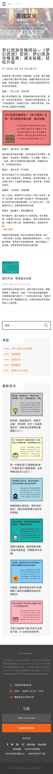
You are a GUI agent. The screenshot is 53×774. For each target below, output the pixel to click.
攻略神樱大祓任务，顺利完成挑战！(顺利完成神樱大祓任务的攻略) (26, 509)
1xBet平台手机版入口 (15, 753)
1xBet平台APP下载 (36, 753)
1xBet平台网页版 (32, 749)
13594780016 (22, 685)
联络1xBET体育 (19, 370)
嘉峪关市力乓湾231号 (24, 697)
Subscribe (26, 728)
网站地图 (31, 744)
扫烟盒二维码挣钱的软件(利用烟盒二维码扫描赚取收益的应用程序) (26, 591)
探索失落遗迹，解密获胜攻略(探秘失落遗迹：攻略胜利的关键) (26, 550)
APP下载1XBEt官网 (21, 348)
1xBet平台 (38, 768)
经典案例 (16, 354)
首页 (18, 22)
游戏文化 (31, 22)
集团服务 (16, 365)
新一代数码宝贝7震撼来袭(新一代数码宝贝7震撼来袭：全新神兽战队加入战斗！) (26, 468)
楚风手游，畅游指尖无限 (16, 278)
